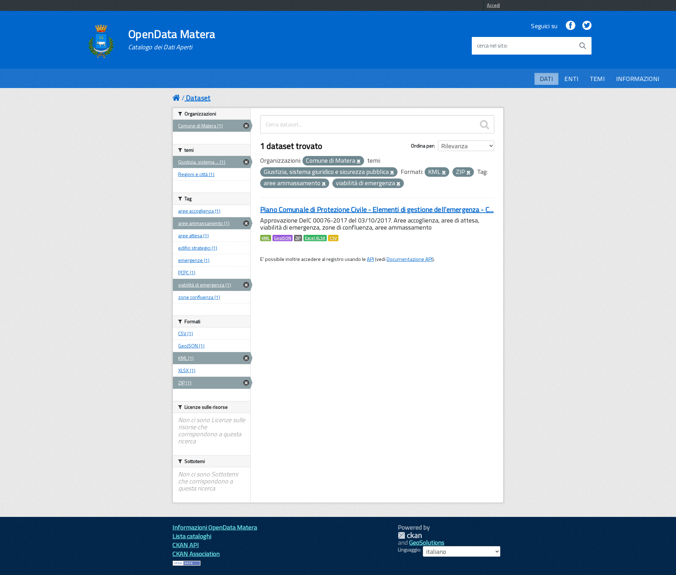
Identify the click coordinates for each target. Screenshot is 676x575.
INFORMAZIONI (637, 78)
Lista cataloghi (192, 536)
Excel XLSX (315, 238)
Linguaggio (409, 549)
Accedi (493, 5)
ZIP (298, 238)
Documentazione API (409, 259)
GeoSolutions (426, 542)
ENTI (571, 78)
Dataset (198, 97)
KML (266, 238)
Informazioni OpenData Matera (215, 527)
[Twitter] (587, 26)
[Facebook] (570, 26)
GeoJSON (282, 238)
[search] (484, 124)
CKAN (410, 535)
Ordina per (422, 145)
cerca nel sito (492, 45)
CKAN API (186, 545)
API (370, 259)
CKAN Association (196, 553)
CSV (333, 238)
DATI (546, 78)
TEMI (597, 78)
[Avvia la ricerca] (583, 46)
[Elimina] (359, 161)
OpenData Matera (171, 39)
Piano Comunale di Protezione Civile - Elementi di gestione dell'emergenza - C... (377, 209)
